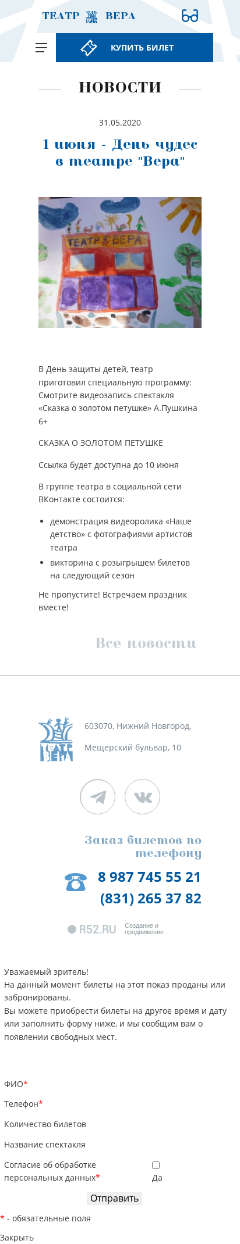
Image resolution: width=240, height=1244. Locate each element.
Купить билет (142, 47)
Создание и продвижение (144, 929)
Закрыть (17, 1237)
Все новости (146, 645)
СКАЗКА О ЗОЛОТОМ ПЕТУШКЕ (100, 442)
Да (157, 1177)
